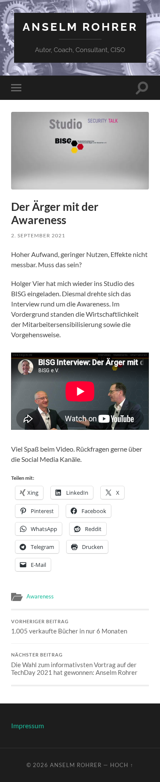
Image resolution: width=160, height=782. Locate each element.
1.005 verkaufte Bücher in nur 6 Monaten (69, 627)
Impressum (27, 725)
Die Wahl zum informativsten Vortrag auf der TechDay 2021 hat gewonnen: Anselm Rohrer (74, 664)
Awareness (40, 596)
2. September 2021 (38, 235)
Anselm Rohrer (80, 26)
